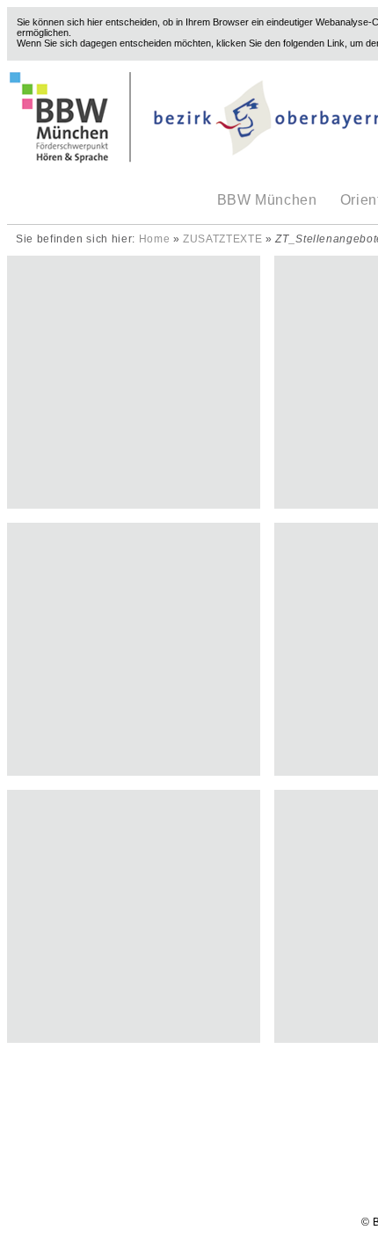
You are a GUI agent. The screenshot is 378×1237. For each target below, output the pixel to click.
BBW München (267, 199)
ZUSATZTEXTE (222, 239)
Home (155, 239)
